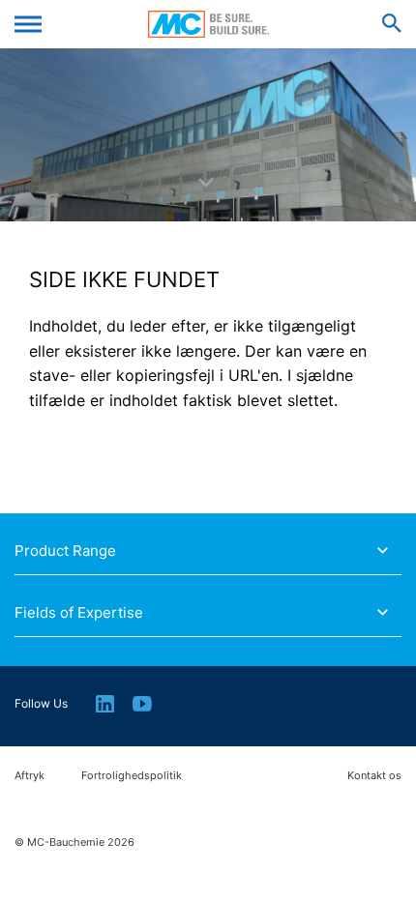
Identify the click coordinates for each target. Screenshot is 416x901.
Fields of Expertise (79, 613)
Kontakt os (374, 775)
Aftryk (30, 775)
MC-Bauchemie (208, 24)
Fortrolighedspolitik (131, 775)
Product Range (65, 551)
